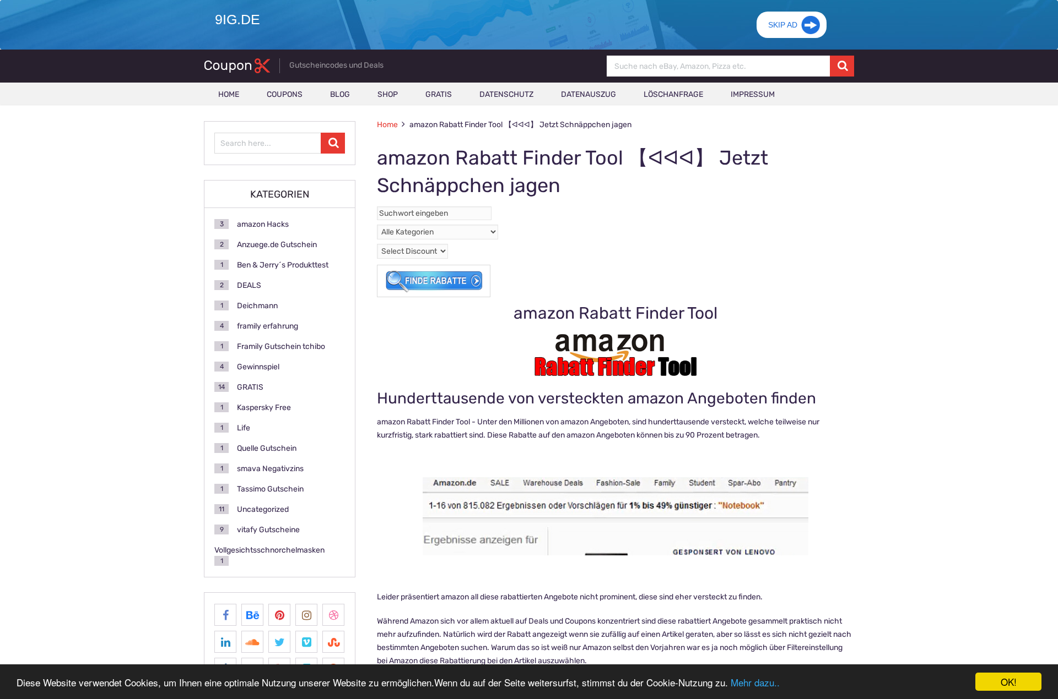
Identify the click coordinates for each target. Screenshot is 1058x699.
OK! (1009, 682)
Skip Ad (782, 24)
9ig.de (237, 19)
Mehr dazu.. (755, 682)
